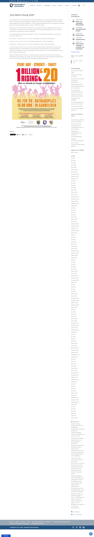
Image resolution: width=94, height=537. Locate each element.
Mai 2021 (73, 289)
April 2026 (73, 165)
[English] (80, 7)
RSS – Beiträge (75, 512)
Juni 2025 (73, 183)
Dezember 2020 (75, 298)
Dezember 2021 (75, 275)
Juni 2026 (73, 160)
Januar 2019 (74, 345)
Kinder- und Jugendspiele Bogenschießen (80, 23)
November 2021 (75, 278)
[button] (91, 534)
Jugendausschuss (80, 39)
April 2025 (73, 187)
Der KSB (39, 5)
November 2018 (75, 350)
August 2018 (74, 357)
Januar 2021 (74, 296)
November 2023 (75, 226)
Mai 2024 (73, 212)
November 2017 (75, 375)
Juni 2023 (73, 237)
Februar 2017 (74, 393)
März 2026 (73, 167)
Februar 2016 (74, 418)
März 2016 (73, 415)
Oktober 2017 (74, 377)
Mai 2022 (73, 264)
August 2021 (74, 282)
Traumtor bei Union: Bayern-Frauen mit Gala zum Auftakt (77, 459)
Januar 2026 (74, 172)
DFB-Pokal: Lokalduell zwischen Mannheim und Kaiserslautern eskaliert (77, 477)
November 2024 (75, 199)
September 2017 (75, 379)
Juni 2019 (73, 336)
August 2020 (74, 307)
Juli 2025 (73, 181)
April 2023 (73, 242)
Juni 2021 (73, 287)
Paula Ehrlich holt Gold (76, 106)
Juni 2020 (73, 312)
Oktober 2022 (74, 255)
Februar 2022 (74, 271)
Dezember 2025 (75, 174)
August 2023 (74, 233)
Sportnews (75, 422)
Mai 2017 (73, 386)
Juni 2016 (73, 409)
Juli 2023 (73, 235)
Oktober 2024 (74, 201)
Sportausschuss (80, 35)
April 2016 (73, 413)
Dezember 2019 (75, 323)
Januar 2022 (74, 273)
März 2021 (73, 291)
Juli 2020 (73, 309)
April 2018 (73, 363)
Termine (60, 5)
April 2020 (73, 314)
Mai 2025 (73, 185)
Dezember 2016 (75, 397)
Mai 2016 (73, 411)
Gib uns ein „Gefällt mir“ (77, 56)
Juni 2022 (73, 262)
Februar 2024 (74, 219)
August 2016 (74, 404)
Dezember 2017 (75, 372)
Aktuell (54, 5)
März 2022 (73, 269)
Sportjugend (47, 5)
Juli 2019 (73, 334)
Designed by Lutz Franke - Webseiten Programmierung (24, 527)
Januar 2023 (74, 248)
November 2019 (75, 325)
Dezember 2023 (75, 223)
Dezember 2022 (75, 251)
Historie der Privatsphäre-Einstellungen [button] (19, 523)
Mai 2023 (73, 239)
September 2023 (75, 230)
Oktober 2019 (74, 327)
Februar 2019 (74, 343)
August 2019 (74, 332)
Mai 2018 (73, 361)
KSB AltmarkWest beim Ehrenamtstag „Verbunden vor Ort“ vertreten (77, 86)
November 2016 (75, 400)
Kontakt (74, 5)
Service (67, 5)
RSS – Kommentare (77, 514)
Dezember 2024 (75, 196)
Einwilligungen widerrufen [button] (37, 523)
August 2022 (74, 257)
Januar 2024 (74, 221)
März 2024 (73, 217)
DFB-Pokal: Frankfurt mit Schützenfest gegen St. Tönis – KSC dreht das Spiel (78, 495)
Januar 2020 (74, 321)
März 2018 (73, 366)
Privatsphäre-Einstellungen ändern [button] (61, 521)
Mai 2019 (73, 339)
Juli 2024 (73, 208)
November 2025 (75, 176)
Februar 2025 (74, 192)
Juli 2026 (73, 158)
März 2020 (73, 316)
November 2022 (75, 253)
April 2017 (73, 388)
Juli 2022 (73, 260)
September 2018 (75, 354)
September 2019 (75, 330)
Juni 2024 (73, 210)
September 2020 (75, 305)
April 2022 (73, 266)
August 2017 (74, 381)
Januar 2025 (74, 194)
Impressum (48, 521)
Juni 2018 (73, 359)
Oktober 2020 (74, 302)
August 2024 (74, 205)
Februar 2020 (74, 318)
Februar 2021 (74, 293)
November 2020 (75, 300)
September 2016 (75, 402)
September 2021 (75, 280)
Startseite (32, 5)
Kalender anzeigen (75, 52)
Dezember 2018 (75, 348)
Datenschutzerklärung (37, 521)
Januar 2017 (74, 395)
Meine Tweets (74, 152)
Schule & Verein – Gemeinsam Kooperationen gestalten (78, 144)
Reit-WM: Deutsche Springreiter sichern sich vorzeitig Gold (77, 425)
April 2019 (73, 341)
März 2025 (73, 190)
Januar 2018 (74, 370)
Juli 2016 (73, 406)
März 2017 (73, 391)
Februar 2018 (74, 368)
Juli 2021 (73, 284)
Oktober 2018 (74, 352)
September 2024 (75, 203)
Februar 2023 (74, 246)
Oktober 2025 (74, 178)
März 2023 (73, 244)
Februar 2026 (74, 169)
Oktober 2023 (74, 228)
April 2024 (73, 214)
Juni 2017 (73, 384)
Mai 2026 (73, 163)
